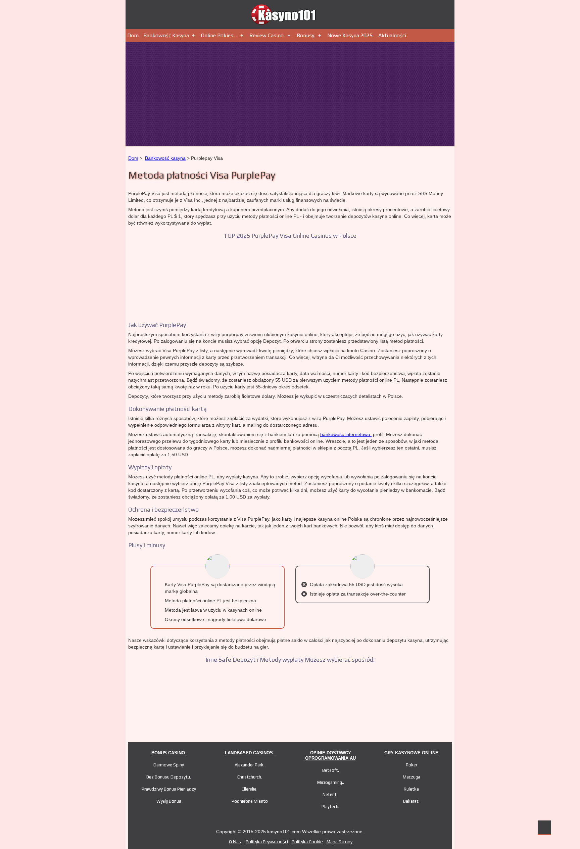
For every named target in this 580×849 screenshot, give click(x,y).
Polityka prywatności (267, 841)
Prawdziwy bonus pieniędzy (169, 789)
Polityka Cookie (307, 841)
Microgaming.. (330, 782)
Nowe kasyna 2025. (350, 35)
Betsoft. (330, 770)
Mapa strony (339, 841)
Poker (411, 764)
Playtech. (330, 806)
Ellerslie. (249, 789)
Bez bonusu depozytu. (168, 777)
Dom (133, 35)
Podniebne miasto (250, 801)
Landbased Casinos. (249, 752)
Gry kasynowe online (411, 752)
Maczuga (411, 777)
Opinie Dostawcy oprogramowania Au (330, 755)
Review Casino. (267, 35)
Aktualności (392, 35)
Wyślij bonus (168, 801)
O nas (235, 841)
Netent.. (331, 794)
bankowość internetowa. (346, 434)
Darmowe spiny (168, 764)
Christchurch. (249, 777)
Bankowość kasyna (166, 35)
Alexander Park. (249, 764)
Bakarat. (411, 801)
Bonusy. (306, 35)
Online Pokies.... (219, 35)
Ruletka (411, 789)
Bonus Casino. (168, 752)
